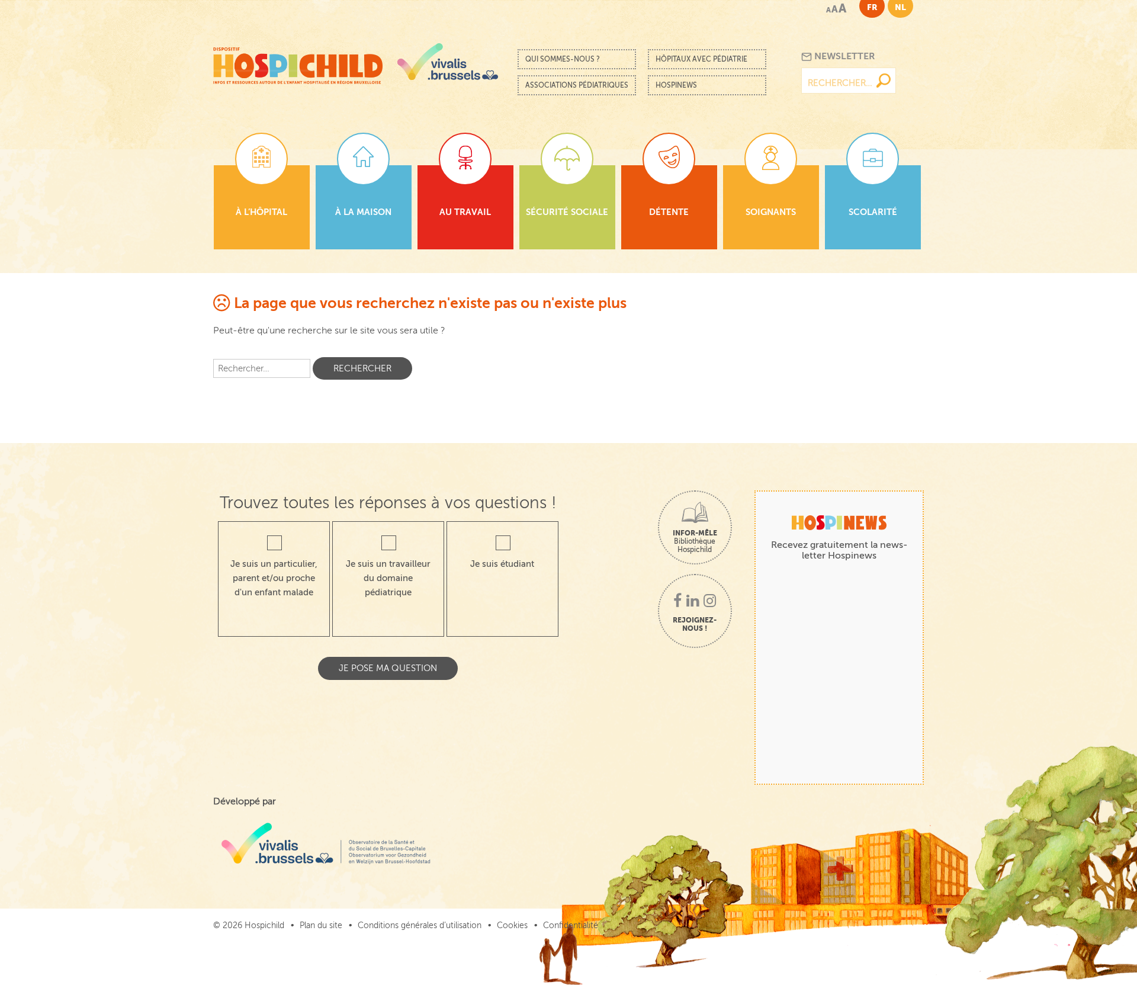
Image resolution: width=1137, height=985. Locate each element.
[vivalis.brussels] (447, 61)
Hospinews (676, 85)
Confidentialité (570, 925)
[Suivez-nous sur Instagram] (710, 601)
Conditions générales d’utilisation (419, 925)
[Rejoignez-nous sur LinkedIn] (692, 601)
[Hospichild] (298, 62)
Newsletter (843, 56)
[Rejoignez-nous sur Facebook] (677, 601)
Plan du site (321, 925)
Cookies (512, 925)
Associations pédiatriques (576, 85)
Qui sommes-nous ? (562, 59)
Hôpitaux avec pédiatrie (701, 59)
